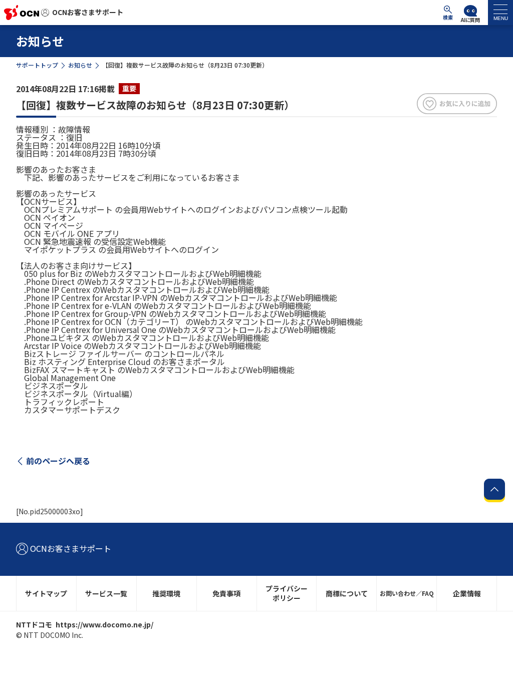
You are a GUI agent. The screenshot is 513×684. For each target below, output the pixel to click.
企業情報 (467, 593)
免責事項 (226, 593)
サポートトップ (37, 65)
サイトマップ (46, 593)
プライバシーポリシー (287, 593)
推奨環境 (166, 593)
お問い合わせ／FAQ (407, 593)
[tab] (500, 12)
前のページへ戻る (58, 461)
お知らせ (80, 65)
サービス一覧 (106, 593)
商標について (347, 593)
